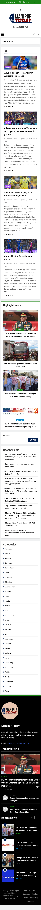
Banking (8, 558)
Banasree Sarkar (11, 138)
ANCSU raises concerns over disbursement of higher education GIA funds (19, 532)
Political (8, 672)
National (8, 653)
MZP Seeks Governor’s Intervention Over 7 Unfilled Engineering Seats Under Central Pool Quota (20, 336)
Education (8, 582)
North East (9, 667)
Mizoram (20, 330)
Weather (8, 686)
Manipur (20, 360)
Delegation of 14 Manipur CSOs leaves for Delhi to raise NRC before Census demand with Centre (21, 491)
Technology (9, 682)
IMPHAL (20, 390)
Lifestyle (8, 625)
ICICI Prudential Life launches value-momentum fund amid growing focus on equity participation (18, 2)
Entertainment (10, 587)
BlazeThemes (10, 898)
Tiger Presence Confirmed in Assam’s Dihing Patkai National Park (27, 876)
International (9, 615)
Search (6, 435)
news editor (10, 80)
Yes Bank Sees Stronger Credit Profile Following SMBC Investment (26, 860)
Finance (8, 592)
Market (7, 634)
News (7, 658)
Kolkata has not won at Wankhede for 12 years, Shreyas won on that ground (20, 131)
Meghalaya (9, 639)
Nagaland (8, 648)
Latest (7, 620)
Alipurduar (8, 549)
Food (7, 596)
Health (7, 601)
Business (20, 420)
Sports (8, 67)
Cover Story (9, 568)
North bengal (9, 663)
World (7, 691)
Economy (8, 577)
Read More (7, 106)
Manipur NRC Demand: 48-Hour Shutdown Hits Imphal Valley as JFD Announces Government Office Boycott (21, 515)
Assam (7, 554)
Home (28, 891)
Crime (7, 573)
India (6, 611)
